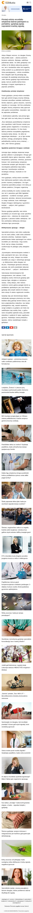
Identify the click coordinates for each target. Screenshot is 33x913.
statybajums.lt (5, 899)
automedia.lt (28, 899)
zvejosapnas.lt (20, 901)
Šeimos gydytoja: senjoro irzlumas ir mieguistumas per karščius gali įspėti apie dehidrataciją (16, 833)
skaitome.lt (4, 901)
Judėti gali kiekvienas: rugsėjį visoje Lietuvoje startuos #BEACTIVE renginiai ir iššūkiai (16, 667)
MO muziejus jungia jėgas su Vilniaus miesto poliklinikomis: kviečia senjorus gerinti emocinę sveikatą (15, 418)
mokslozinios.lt (12, 901)
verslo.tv (12, 899)
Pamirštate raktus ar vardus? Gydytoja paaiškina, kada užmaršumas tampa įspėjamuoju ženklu (15, 447)
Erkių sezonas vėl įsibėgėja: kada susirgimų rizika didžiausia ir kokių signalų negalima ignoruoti (16, 862)
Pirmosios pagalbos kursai (17, 906)
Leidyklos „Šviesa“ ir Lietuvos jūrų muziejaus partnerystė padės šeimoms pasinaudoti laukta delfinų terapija (15, 390)
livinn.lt (27, 906)
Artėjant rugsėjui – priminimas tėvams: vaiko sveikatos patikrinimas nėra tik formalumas (15, 361)
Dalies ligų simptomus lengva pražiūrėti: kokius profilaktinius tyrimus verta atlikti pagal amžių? (15, 475)
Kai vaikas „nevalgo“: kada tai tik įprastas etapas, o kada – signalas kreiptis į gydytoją (16, 805)
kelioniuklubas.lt (19, 899)
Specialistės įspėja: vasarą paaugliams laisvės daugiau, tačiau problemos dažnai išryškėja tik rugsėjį (16, 890)
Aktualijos (4, 15)
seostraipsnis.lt (16, 902)
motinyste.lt (28, 901)
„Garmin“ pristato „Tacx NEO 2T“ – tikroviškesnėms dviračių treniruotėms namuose (14, 696)
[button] (27, 2)
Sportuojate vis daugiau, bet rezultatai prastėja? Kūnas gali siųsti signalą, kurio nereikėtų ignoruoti (15, 724)
